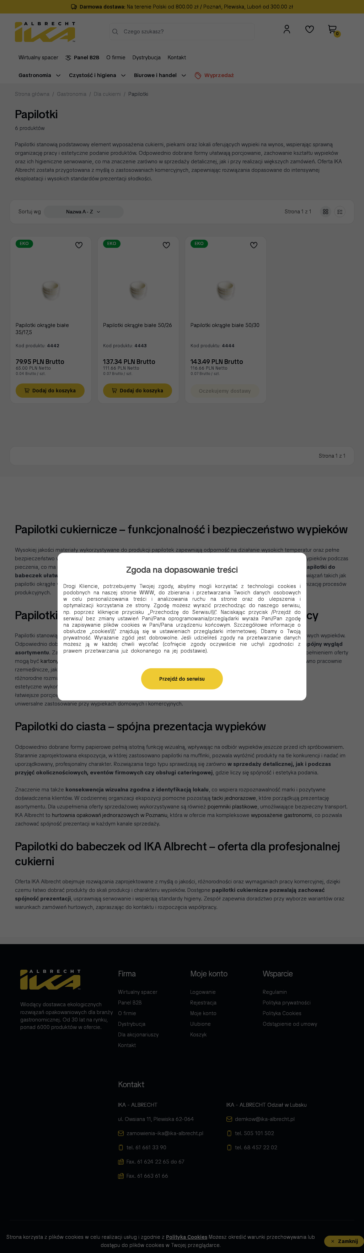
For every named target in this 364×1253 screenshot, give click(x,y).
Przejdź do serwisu (182, 679)
